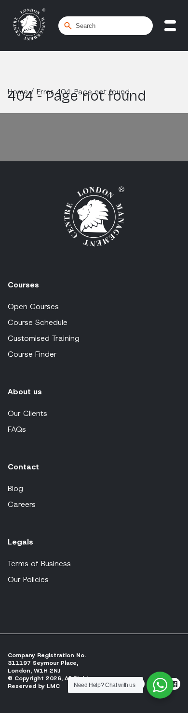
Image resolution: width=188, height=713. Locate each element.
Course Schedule (37, 322)
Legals (20, 542)
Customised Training (44, 338)
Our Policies (28, 579)
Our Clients (27, 413)
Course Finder (32, 354)
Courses (23, 285)
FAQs (17, 429)
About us (25, 392)
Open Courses (33, 306)
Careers (22, 504)
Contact (23, 467)
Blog (15, 488)
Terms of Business (39, 563)
